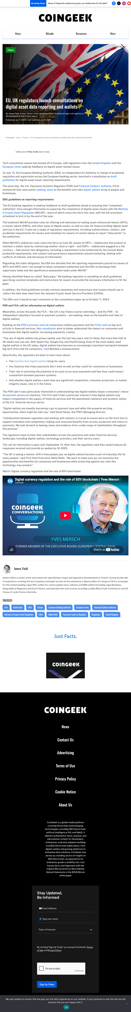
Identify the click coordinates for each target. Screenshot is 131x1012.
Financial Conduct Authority (95, 186)
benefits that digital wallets (30, 361)
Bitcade (50, 33)
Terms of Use (65, 765)
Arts (6, 607)
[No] (127, 1003)
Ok (66, 1007)
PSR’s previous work (33, 324)
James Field (13, 113)
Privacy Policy (65, 779)
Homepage (10, 137)
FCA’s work (101, 324)
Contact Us (65, 739)
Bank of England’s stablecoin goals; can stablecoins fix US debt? (77, 3)
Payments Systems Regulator (74, 614)
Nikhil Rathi (53, 614)
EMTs (30, 607)
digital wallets (91, 189)
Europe (40, 607)
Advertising (65, 752)
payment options (16, 395)
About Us (65, 805)
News (18, 33)
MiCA (41, 614)
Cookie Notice (65, 791)
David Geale (18, 607)
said (15, 299)
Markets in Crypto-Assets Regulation (18, 614)
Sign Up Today (47, 984)
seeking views (45, 189)
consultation (49, 328)
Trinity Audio (32, 152)
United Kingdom (101, 163)
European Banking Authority (59, 607)
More (113, 33)
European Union (12, 166)
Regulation (96, 614)
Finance (11, 50)
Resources (81, 33)
